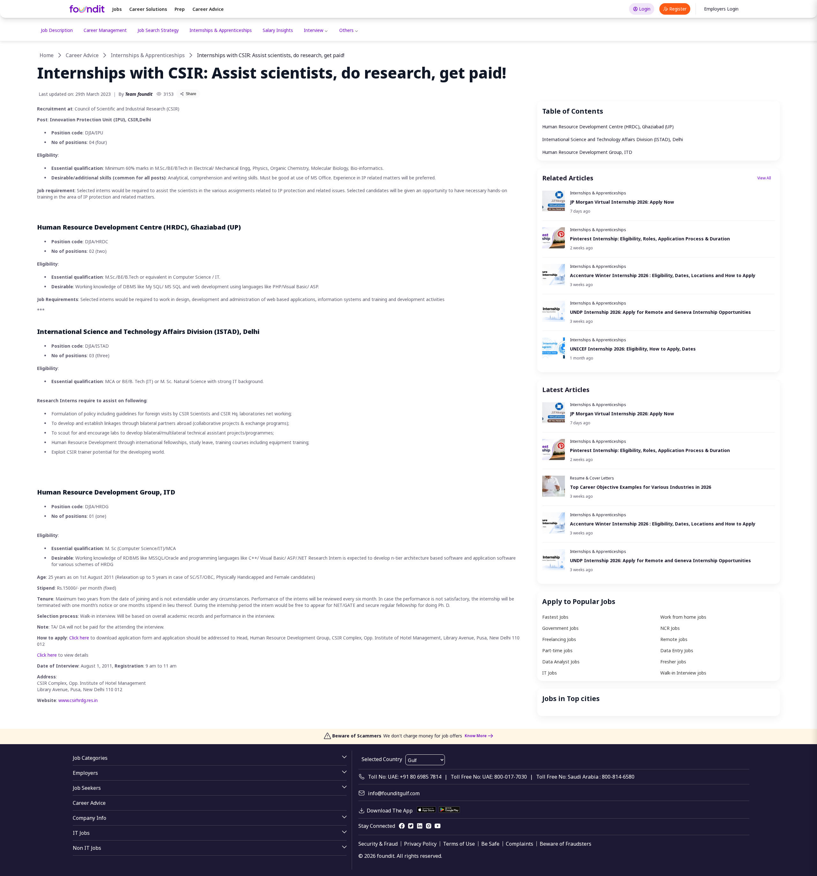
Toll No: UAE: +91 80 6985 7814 (404, 776)
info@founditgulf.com (394, 793)
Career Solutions (148, 9)
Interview (313, 30)
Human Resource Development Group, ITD (587, 152)
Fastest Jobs (555, 617)
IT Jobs (549, 673)
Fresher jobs (673, 662)
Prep (180, 9)
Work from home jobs (683, 617)
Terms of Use (459, 843)
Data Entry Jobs (676, 650)
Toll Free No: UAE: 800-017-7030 (489, 776)
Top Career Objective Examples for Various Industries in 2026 (640, 487)
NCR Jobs (670, 628)
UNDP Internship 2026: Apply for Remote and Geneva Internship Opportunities (660, 312)
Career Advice (208, 9)
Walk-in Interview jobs (683, 673)
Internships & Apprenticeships (221, 30)
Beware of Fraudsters (565, 843)
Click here (79, 638)
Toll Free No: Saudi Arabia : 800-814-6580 (585, 776)
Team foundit (139, 94)
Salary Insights (278, 30)
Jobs (117, 9)
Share (191, 94)
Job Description (57, 30)
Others (346, 30)
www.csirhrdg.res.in (78, 700)
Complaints (519, 843)
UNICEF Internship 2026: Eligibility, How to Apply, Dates (633, 349)
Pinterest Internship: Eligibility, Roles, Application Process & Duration (650, 239)
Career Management (105, 30)
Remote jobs (673, 639)
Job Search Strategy (158, 30)
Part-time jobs (557, 650)
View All (764, 178)
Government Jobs (560, 628)
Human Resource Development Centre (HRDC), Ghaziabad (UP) (608, 127)
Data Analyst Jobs (561, 662)
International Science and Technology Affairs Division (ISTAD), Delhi (612, 139)
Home (47, 55)
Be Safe (490, 843)
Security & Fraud (378, 843)
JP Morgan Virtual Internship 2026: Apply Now (622, 202)
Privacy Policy (420, 843)
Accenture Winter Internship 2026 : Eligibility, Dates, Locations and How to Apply (662, 275)
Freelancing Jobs (559, 639)
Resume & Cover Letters (592, 478)
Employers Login (721, 9)
